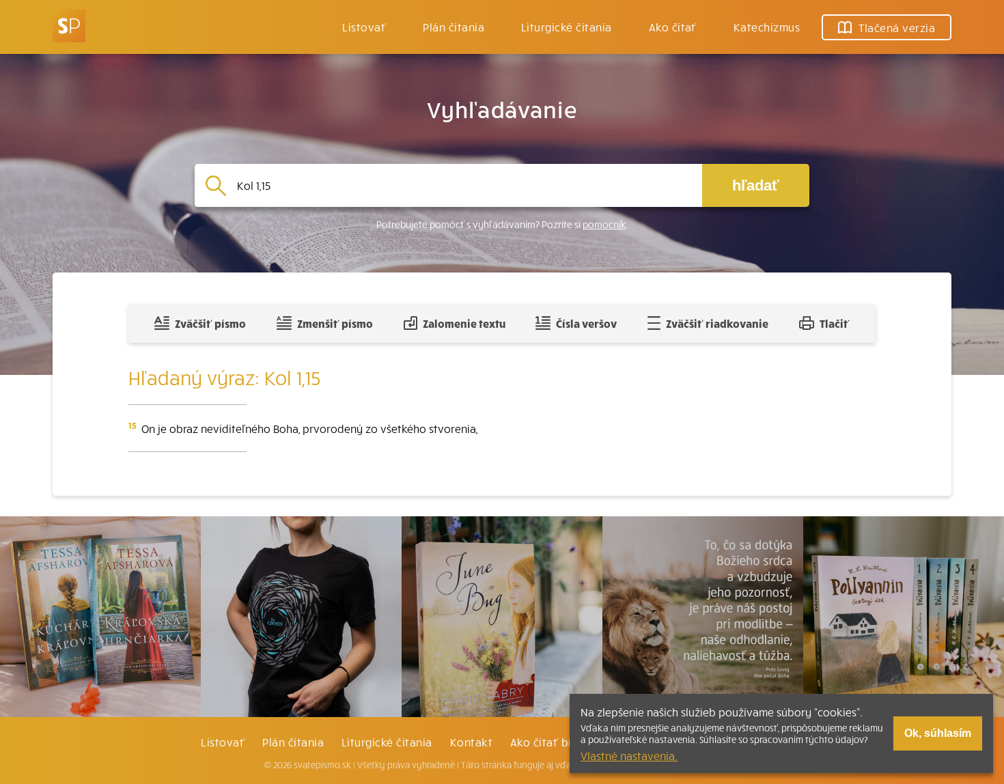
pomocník (604, 224)
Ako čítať (673, 26)
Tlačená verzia (897, 27)
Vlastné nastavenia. (629, 755)
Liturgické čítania (566, 26)
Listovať (364, 26)
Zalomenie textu (464, 323)
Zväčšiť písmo (210, 323)
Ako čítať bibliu (550, 741)
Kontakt (471, 741)
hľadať (755, 185)
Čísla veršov (586, 323)
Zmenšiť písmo (335, 323)
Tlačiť (835, 323)
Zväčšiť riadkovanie (717, 323)
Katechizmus (767, 26)
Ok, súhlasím (937, 733)
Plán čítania (293, 741)
